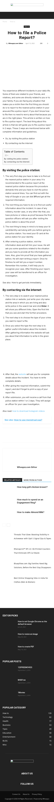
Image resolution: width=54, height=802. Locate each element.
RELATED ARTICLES (12, 480)
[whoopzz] (27, 6)
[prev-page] (4, 525)
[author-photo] (27, 463)
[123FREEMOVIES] (9, 670)
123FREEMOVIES (25, 667)
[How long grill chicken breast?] (9, 490)
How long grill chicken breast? (32, 487)
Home (5, 21)
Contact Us (16, 794)
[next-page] (8, 525)
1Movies (21, 692)
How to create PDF (26, 647)
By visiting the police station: (16, 159)
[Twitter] (20, 49)
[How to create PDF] (9, 650)
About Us (26, 794)
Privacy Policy (37, 794)
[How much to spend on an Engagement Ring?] (9, 502)
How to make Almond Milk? (30, 512)
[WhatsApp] (33, 49)
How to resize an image (28, 634)
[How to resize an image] (9, 637)
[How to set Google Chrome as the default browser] (9, 624)
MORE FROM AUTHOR (33, 480)
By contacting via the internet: (17, 162)
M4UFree (22, 680)
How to (12, 21)
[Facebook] (14, 49)
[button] (4, 15)
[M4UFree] (9, 683)
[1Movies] (9, 695)
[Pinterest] (26, 49)
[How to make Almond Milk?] (9, 515)
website (22, 374)
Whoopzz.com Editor (15, 43)
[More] (39, 49)
